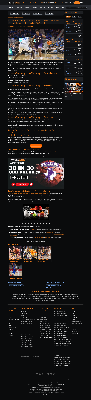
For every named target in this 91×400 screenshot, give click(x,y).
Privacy (74, 325)
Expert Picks (24, 313)
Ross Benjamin (46, 296)
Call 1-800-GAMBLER (51, 381)
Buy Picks (11, 7)
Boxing (11, 333)
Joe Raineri (38, 300)
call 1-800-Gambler (60, 392)
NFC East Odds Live (45, 321)
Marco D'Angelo (31, 296)
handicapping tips (50, 232)
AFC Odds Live (43, 319)
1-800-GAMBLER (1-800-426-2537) (68, 379)
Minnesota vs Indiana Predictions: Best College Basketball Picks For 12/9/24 (16, 284)
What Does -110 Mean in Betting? (62, 361)
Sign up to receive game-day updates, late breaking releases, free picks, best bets (28, 193)
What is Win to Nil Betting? (61, 345)
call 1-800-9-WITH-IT (60, 384)
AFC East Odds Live (44, 323)
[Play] (36, 173)
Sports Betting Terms (26, 321)
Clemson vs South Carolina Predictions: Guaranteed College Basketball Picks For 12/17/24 (53, 285)
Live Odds (50, 7)
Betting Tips (24, 317)
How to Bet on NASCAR (26, 344)
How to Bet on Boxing (26, 338)
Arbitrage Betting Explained (28, 352)
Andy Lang (21, 298)
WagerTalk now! (59, 201)
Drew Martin (69, 36)
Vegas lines (34, 229)
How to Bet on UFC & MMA (27, 336)
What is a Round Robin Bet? (61, 331)
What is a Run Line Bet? (60, 325)
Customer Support (77, 323)
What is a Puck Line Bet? (60, 323)
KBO (10, 325)
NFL (10, 313)
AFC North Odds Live (45, 331)
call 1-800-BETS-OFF (60, 382)
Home (73, 311)
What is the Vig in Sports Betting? (62, 348)
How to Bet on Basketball (27, 325)
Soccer (11, 329)
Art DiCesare (43, 298)
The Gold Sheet (60, 296)
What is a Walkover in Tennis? (61, 359)
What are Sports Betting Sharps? (62, 352)
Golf (10, 331)
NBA (10, 317)
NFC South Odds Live (45, 333)
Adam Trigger (57, 298)
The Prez (37, 294)
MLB (10, 323)
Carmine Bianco (66, 294)
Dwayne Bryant (14, 298)
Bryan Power (71, 298)
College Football (13, 315)
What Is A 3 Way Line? (59, 319)
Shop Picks (74, 317)
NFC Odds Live (43, 317)
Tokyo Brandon (28, 298)
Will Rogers (69, 31)
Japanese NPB (12, 327)
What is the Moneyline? (60, 311)
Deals (73, 313)
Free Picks (42, 7)
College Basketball (18, 17)
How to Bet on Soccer (26, 332)
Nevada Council (38, 390)
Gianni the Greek (22, 294)
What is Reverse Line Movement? (62, 363)
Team (73, 319)
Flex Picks (19, 7)
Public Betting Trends (26, 354)
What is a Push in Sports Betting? (62, 343)
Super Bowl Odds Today (46, 315)
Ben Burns (68, 54)
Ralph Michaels (74, 294)
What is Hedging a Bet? (60, 350)
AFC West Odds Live (45, 327)
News (57, 7)
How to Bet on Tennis (26, 342)
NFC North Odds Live (45, 329)
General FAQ (75, 333)
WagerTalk (32, 395)
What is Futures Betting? (60, 335)
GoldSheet (30, 26)
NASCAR (11, 335)
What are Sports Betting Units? (62, 341)
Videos (22, 315)
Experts (27, 7)
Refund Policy (75, 331)
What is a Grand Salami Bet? (61, 365)
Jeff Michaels (45, 300)
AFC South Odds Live (45, 335)
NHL (10, 321)
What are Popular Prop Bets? (61, 327)
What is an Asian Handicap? (61, 337)
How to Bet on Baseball (27, 328)
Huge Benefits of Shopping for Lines (30, 356)
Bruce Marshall (43, 294)
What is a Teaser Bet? (59, 329)
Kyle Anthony (50, 298)
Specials (35, 7)
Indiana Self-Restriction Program (45, 385)
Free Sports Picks (38, 237)
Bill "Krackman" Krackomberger (55, 294)
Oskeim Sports (68, 296)
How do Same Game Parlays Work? (62, 339)
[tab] (68, 16)
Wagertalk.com (54, 151)
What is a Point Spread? (60, 313)
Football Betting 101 (26, 323)
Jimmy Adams (36, 298)
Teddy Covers (64, 298)
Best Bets (47, 237)
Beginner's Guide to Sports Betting (30, 319)
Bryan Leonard (16, 296)
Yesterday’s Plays (76, 321)
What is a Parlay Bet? (59, 321)
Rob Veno (78, 298)
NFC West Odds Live (45, 325)
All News (10, 17)
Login (70, 2)
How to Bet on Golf (26, 334)
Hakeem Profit (31, 294)
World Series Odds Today (46, 337)
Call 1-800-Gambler (56, 387)
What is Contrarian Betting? (61, 367)
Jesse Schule (38, 296)
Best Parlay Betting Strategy (28, 350)
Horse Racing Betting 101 (27, 340)
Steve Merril (23, 296)
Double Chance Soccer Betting (62, 357)
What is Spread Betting (60, 333)
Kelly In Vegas (52, 300)
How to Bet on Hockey (26, 330)
